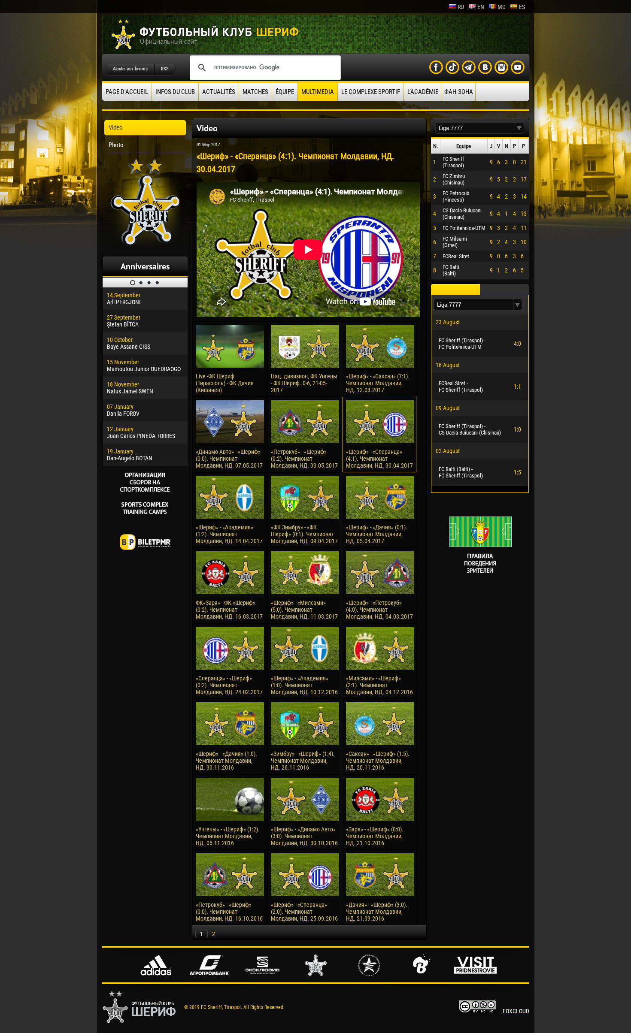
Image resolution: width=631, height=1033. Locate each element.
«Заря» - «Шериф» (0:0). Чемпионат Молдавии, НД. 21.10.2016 (374, 836)
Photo (116, 145)
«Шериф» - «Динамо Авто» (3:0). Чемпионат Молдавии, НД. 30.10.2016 (304, 836)
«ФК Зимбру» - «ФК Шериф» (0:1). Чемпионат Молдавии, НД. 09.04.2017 (304, 534)
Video (116, 127)
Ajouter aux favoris (130, 69)
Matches (255, 92)
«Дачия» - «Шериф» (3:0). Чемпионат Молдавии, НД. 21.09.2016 (376, 911)
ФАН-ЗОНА (458, 92)
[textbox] (475, 128)
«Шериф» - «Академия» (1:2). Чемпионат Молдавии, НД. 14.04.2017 (229, 534)
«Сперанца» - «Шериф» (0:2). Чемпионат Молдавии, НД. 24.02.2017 (229, 685)
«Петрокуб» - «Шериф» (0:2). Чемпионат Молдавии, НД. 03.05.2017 (304, 458)
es (522, 6)
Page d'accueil (127, 92)
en (480, 6)
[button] (519, 128)
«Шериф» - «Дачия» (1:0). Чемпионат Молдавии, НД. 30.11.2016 (226, 760)
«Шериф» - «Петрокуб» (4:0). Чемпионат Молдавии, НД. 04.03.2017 (379, 609)
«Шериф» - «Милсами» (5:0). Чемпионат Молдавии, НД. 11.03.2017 (304, 609)
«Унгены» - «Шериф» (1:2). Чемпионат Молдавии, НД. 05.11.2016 (228, 836)
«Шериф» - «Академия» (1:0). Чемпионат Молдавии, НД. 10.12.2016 (304, 685)
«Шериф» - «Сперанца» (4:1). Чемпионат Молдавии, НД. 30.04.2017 (379, 458)
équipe (285, 92)
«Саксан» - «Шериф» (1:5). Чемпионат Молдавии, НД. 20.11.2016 (378, 760)
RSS (165, 69)
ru (461, 6)
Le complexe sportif (370, 92)
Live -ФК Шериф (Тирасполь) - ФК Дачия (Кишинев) (225, 383)
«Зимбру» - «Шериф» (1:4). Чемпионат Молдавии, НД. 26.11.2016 (303, 760)
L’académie (422, 92)
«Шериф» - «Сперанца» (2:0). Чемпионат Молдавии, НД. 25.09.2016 (304, 911)
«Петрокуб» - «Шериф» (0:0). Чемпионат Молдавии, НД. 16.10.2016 (229, 911)
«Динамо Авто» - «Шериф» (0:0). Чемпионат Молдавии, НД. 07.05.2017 (229, 458)
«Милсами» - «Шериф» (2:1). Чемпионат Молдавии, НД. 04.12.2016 (379, 685)
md (502, 6)
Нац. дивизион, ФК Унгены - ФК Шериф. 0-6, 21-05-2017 (304, 383)
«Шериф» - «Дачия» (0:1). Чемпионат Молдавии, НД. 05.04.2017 (376, 534)
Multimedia (317, 92)
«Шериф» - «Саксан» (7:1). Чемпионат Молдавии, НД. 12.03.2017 (378, 383)
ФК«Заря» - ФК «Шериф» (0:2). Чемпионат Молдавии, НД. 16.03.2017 (229, 609)
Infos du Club (175, 92)
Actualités (218, 92)
